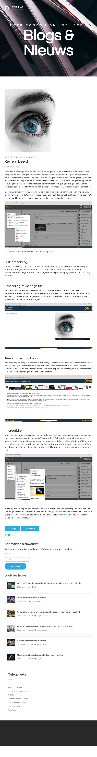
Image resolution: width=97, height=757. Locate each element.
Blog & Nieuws (39, 587)
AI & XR (11, 695)
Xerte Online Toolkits (21, 157)
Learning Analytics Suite (18, 691)
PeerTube (12, 710)
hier (64, 515)
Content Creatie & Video (18, 699)
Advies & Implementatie (18, 702)
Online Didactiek (14, 706)
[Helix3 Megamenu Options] (91, 8)
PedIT (10, 680)
